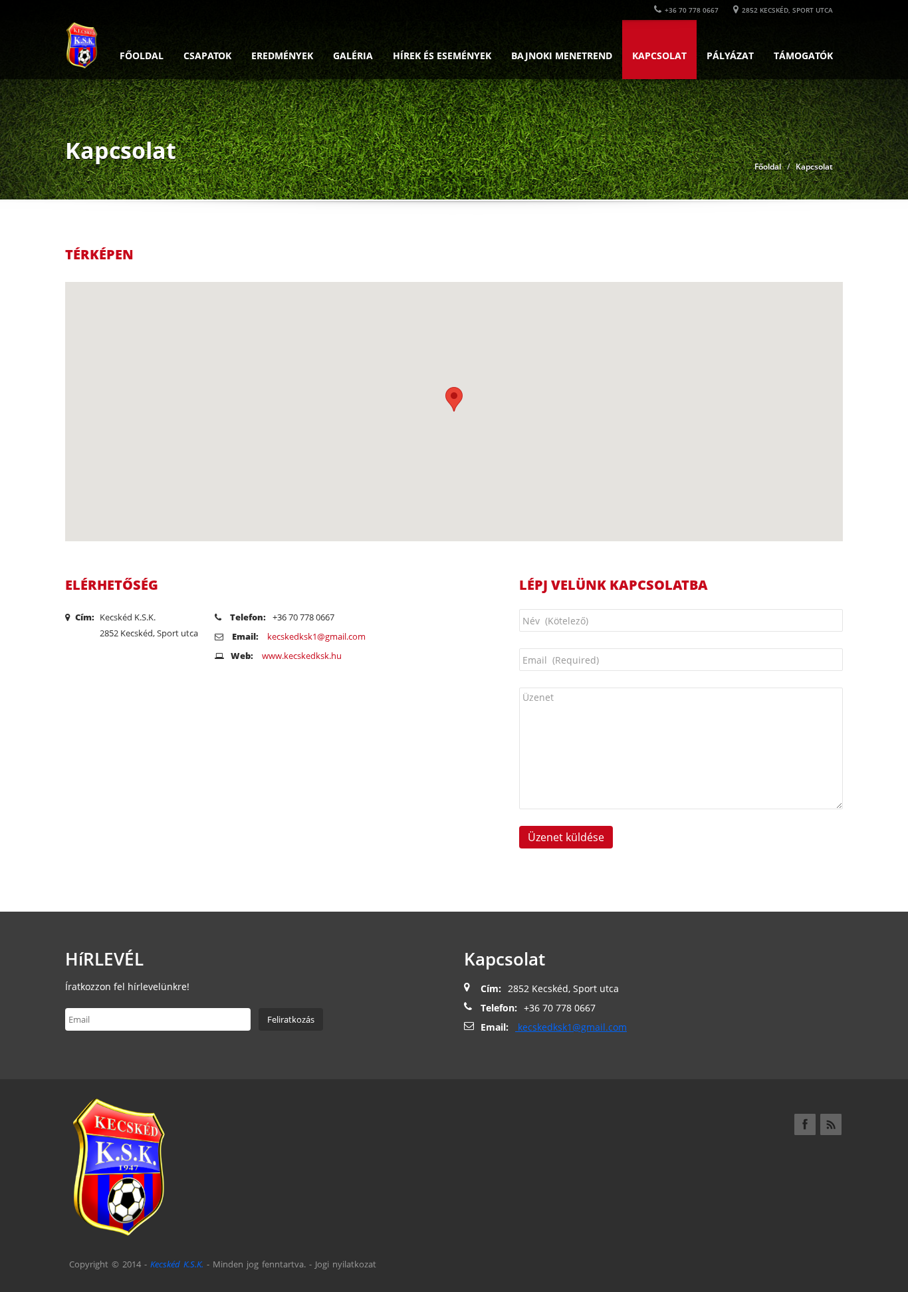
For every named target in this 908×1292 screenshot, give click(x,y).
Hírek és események (442, 55)
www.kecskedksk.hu (302, 656)
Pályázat (730, 55)
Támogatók (803, 55)
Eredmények (282, 55)
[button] (454, 399)
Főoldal (142, 55)
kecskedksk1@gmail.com (315, 636)
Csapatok (207, 55)
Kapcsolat (659, 55)
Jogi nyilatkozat (345, 1264)
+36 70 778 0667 (692, 10)
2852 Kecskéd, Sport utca (787, 10)
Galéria (353, 55)
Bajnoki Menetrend (561, 55)
